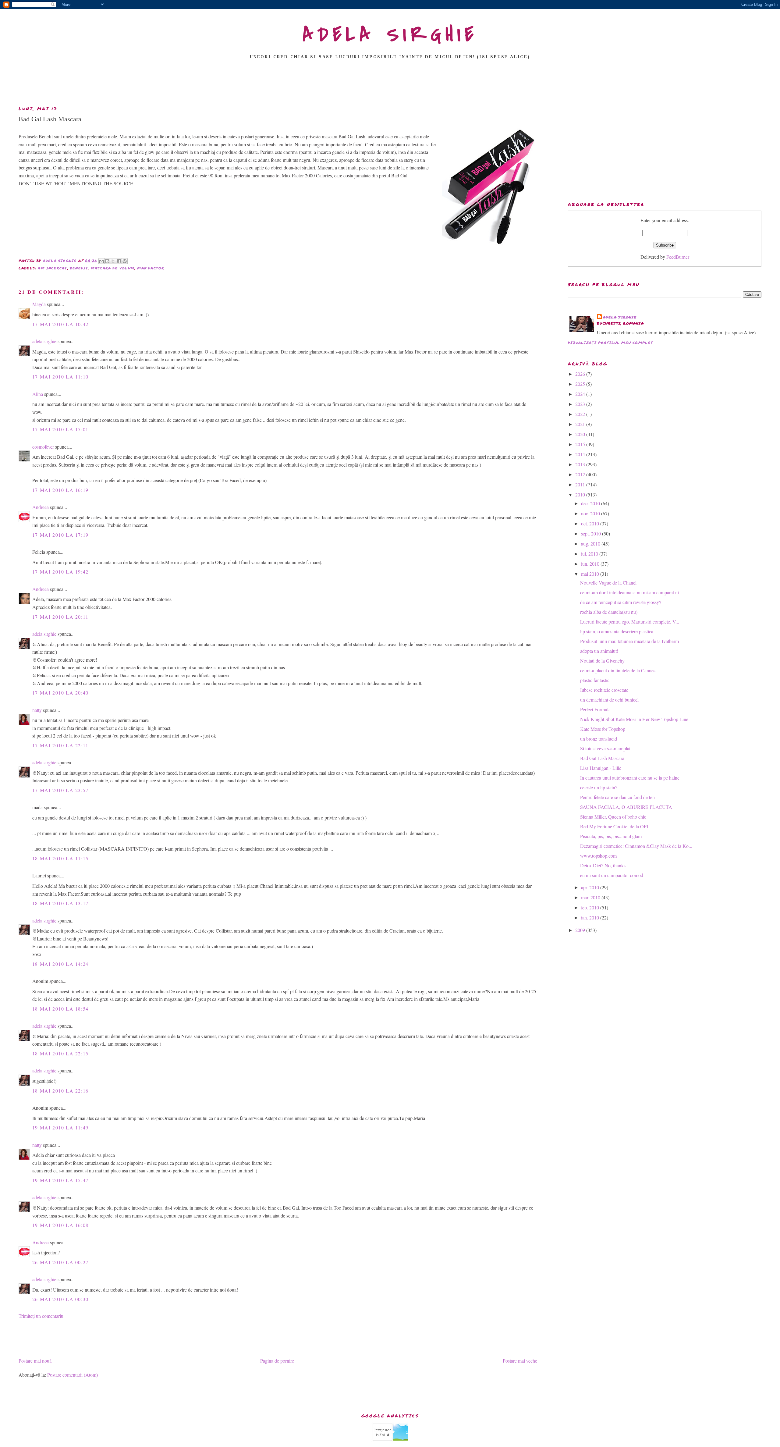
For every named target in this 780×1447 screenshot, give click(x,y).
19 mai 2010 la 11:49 (60, 1127)
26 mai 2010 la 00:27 (60, 1262)
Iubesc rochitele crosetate (604, 690)
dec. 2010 (591, 503)
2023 (580, 404)
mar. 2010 (591, 897)
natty (37, 710)
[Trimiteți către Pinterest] (125, 261)
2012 (580, 474)
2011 (580, 484)
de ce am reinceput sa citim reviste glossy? (620, 602)
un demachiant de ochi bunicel (609, 699)
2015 (580, 444)
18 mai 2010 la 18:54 (60, 1008)
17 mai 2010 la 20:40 (60, 692)
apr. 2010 (590, 887)
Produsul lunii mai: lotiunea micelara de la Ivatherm (629, 641)
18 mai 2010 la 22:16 (60, 1090)
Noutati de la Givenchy (602, 660)
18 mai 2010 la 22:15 (60, 1053)
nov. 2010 (591, 513)
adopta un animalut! (599, 651)
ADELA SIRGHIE (390, 34)
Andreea (40, 507)
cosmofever (43, 446)
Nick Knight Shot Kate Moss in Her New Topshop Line (634, 719)
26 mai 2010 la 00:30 (60, 1299)
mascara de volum (113, 268)
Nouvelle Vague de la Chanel (608, 582)
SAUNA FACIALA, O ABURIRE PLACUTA (626, 807)
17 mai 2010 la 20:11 (60, 616)
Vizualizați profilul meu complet (610, 342)
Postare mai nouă (35, 1360)
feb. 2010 (590, 907)
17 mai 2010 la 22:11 (60, 745)
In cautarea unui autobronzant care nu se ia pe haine (629, 777)
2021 (580, 424)
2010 (580, 494)
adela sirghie (44, 341)
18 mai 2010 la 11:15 (60, 858)
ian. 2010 (590, 917)
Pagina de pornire (277, 1360)
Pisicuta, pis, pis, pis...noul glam (611, 836)
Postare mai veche (520, 1360)
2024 (580, 394)
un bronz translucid (598, 738)
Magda (39, 304)
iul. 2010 (590, 553)
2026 (580, 374)
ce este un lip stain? (598, 787)
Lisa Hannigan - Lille (600, 768)
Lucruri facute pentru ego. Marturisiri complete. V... (629, 621)
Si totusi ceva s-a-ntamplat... (607, 748)
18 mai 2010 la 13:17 (60, 903)
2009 (580, 930)
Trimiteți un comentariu (41, 1316)
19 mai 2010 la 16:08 (60, 1225)
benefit (79, 268)
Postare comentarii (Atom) (72, 1374)
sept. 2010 (591, 533)
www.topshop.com (598, 855)
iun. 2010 (591, 563)
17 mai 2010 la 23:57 (60, 790)
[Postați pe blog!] (107, 261)
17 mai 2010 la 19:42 (60, 571)
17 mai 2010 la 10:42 (60, 324)
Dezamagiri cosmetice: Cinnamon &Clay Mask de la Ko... (636, 846)
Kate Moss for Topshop (602, 729)
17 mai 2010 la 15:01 (60, 429)
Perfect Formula (595, 709)
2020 (580, 434)
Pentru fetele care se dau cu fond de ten (617, 797)
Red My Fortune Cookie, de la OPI (614, 826)
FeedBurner (677, 257)
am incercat (52, 268)
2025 (580, 384)
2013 (580, 464)
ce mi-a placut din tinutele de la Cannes (617, 670)
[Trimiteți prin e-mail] (101, 261)
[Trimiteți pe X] (113, 261)
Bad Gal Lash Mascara (602, 758)
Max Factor (150, 268)
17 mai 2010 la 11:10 (60, 376)
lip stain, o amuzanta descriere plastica (616, 631)
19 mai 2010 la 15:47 (60, 1180)
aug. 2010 (591, 543)
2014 (580, 454)
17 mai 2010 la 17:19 (60, 535)
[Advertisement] (390, 84)
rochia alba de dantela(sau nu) (608, 612)
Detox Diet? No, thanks (603, 865)
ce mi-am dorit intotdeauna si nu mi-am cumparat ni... (631, 592)
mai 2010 (590, 574)
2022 (580, 414)
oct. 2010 (590, 523)
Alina (37, 394)
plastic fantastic (594, 680)
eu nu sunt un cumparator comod (611, 875)
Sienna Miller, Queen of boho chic (613, 816)
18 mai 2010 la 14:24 (60, 964)
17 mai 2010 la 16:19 (60, 490)
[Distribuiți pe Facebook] (119, 261)
